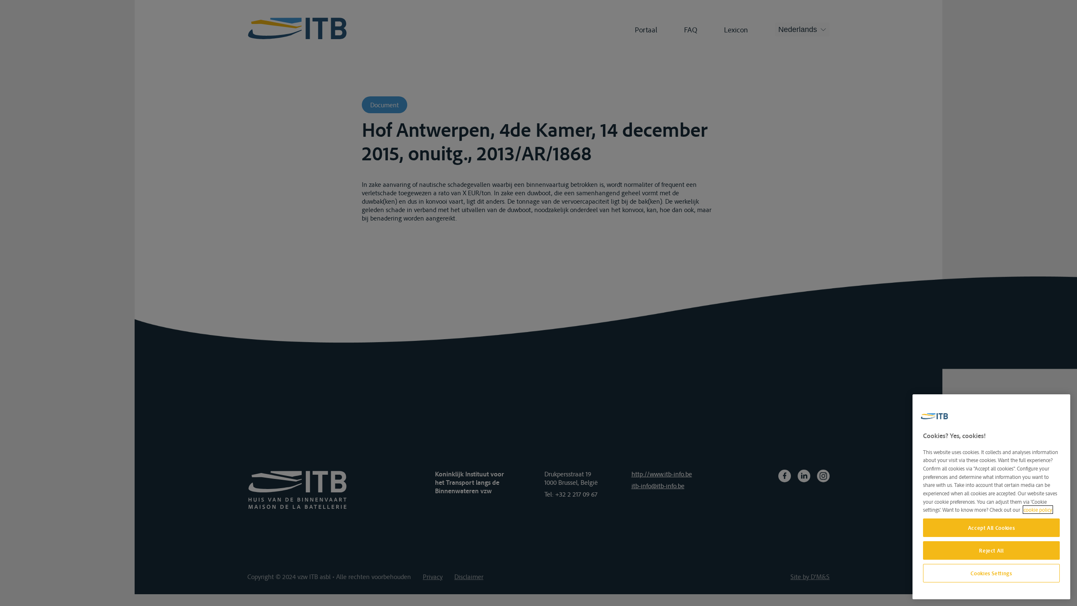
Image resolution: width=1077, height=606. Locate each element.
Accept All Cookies (991, 527)
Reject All (991, 550)
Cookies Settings (991, 573)
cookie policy (1038, 509)
